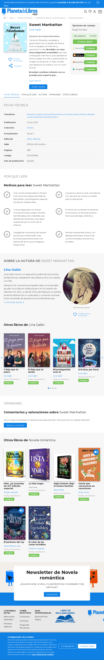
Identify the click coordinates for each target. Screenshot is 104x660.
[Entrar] (94, 11)
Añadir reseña (38, 87)
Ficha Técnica (12, 94)
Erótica (83, 114)
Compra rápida (84, 42)
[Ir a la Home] (4, 18)
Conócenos (25, 616)
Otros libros (70, 94)
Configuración (67, 646)
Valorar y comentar (15, 425)
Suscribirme (52, 594)
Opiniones (55, 94)
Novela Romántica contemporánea (62, 114)
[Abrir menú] (100, 11)
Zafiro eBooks (33, 139)
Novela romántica (35, 114)
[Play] (96, 452)
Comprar (90, 48)
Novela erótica (51, 117)
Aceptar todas (87, 646)
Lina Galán (12, 269)
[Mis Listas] (89, 11)
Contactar (24, 621)
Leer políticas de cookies (43, 654)
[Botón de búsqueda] (85, 11)
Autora (42, 94)
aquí (6, 5)
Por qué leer (29, 94)
